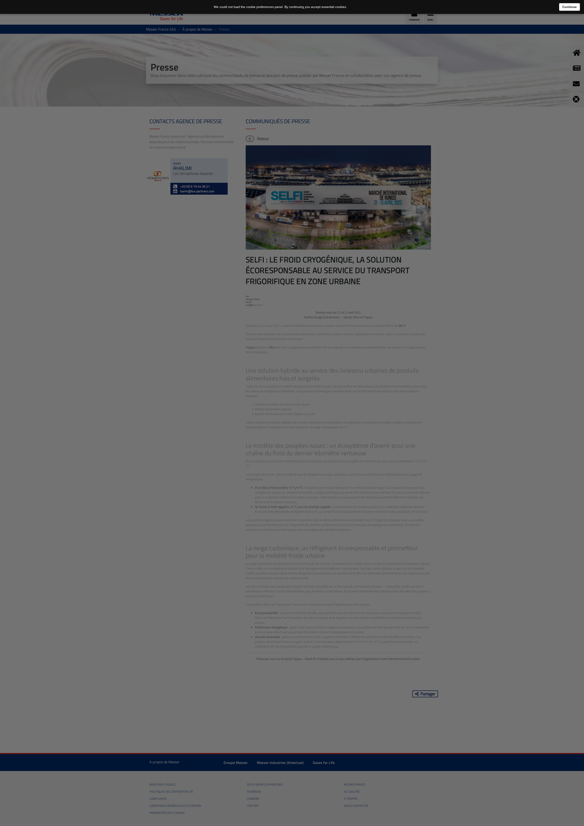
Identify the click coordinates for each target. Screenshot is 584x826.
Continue (569, 7)
